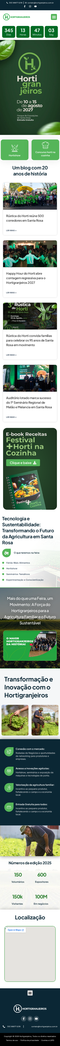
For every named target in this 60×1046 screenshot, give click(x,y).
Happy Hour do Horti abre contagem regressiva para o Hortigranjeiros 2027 (25, 277)
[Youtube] (35, 6)
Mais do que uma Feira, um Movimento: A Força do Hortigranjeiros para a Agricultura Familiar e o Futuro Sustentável (30, 610)
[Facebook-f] (24, 6)
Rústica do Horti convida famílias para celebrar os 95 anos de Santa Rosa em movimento (30, 340)
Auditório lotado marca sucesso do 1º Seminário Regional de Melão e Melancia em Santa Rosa (29, 402)
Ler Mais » (11, 230)
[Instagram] (30, 6)
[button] (54, 17)
